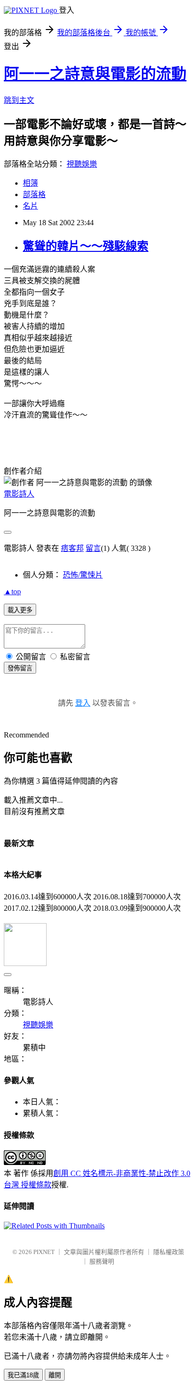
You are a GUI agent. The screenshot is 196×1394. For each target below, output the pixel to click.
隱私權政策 (168, 1251)
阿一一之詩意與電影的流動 (95, 73)
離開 (55, 1375)
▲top (12, 591)
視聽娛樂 (82, 164)
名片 (30, 206)
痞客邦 (72, 548)
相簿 (30, 183)
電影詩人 (19, 494)
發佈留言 (20, 668)
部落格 (34, 194)
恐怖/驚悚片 (83, 575)
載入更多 (20, 610)
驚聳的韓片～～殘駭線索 (85, 246)
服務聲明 (101, 1261)
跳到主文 (19, 100)
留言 (93, 548)
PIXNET (44, 1251)
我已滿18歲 (23, 1375)
